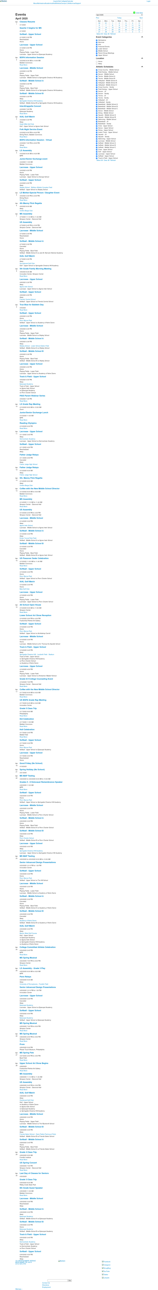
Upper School (102, 55)
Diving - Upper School (105, 130)
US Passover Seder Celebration (34, 558)
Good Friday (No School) (31, 763)
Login (148, 1)
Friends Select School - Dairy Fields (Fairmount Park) (38, 1134)
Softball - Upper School (30, 34)
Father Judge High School (28, 464)
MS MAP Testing (27, 775)
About (35, 3)
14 (106, 27)
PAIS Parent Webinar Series (32, 395)
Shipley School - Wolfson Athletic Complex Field (36, 187)
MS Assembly (26, 213)
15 (113, 27)
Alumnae (72, 3)
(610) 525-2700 (20, 1264)
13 (99, 27)
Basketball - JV (102, 121)
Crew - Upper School (104, 126)
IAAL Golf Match (27, 116)
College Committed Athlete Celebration (38, 947)
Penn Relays (25, 976)
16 (119, 27)
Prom (22, 1044)
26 (139, 29)
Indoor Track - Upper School (107, 132)
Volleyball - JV (102, 100)
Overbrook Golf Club (27, 1100)
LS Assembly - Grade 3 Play (32, 968)
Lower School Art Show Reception (35, 615)
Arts (53, 3)
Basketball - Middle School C (107, 108)
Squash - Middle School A (106, 115)
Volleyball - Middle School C (107, 85)
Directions (45, 1285)
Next (141, 18)
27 (99, 32)
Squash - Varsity (103, 136)
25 (132, 29)
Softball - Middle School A (32, 80)
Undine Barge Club (26, 211)
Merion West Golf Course (28, 933)
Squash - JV (102, 134)
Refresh (113, 34)
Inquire (55, 1)
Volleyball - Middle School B (107, 83)
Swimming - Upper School (106, 139)
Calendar (70, 1)
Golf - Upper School (104, 152)
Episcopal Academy (26, 384)
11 (132, 25)
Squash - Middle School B (106, 117)
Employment (46, 1287)
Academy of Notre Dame (28, 920)
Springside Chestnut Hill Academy (31, 101)
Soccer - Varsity (103, 93)
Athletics (58, 3)
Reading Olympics (28, 423)
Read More (23, 65)
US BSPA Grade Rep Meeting (33, 700)
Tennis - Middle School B (106, 78)
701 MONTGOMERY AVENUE (25, 1261)
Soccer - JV (101, 91)
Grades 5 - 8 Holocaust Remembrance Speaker (41, 782)
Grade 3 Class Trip (28, 1179)
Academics (48, 3)
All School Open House (30, 604)
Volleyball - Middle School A (107, 80)
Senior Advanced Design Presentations (38, 862)
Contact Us (46, 1283)
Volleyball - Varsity (103, 102)
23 (119, 29)
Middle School (102, 51)
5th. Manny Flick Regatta (31, 478)
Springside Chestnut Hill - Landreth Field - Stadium (37, 654)
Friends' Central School (28, 299)
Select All (100, 34)
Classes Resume (27, 21)
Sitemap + (18, 1289)
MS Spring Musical (28, 957)
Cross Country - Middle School (108, 70)
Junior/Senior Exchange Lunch (34, 412)
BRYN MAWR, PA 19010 (23, 1262)
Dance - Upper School (105, 128)
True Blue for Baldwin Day (32, 304)
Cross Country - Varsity (105, 87)
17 (126, 27)
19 (139, 27)
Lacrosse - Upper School (31, 44)
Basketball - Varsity (104, 124)
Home (99, 61)
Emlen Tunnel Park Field (28, 538)
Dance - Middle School (105, 111)
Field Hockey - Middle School (107, 72)
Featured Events (103, 46)
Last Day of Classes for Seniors (34, 1173)
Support (78, 3)
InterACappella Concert (30, 106)
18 (132, 27)
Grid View (139, 13)
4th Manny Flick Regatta (31, 203)
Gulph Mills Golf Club (27, 124)
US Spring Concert (28, 1162)
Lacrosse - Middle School (31, 68)
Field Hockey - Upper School (107, 89)
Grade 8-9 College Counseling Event (36, 678)
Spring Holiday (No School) (32, 769)
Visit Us (60, 1)
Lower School (102, 49)
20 (99, 29)
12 (139, 25)
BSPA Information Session (32, 57)
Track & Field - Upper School (33, 376)
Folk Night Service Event (31, 129)
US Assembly (26, 222)
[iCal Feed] (134, 13)
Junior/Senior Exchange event (33, 158)
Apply (65, 1)
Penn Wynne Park (26, 320)
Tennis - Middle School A (106, 76)
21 (106, 29)
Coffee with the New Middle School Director (40, 488)
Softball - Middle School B (32, 93)
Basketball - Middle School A (107, 104)
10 (126, 25)
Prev (97, 18)
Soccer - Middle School (105, 74)
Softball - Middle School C (106, 147)
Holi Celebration (27, 729)
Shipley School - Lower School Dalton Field (34, 346)
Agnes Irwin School (26, 287)
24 (126, 29)
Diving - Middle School (105, 113)
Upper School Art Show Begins (34, 1063)
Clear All (106, 34)
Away (99, 63)
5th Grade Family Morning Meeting (35, 268)
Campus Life (65, 3)
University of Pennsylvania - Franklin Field (34, 984)
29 (113, 32)
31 (106, 23)
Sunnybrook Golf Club (27, 263)
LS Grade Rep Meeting (30, 404)
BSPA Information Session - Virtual (36, 139)
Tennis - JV (101, 96)
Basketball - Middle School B (107, 106)
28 (106, 32)
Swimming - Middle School (106, 119)
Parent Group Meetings (105, 53)
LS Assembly (26, 150)
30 (99, 23)
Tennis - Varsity (103, 98)
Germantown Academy (27, 439)
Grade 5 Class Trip (28, 708)
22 (113, 29)
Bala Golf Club (24, 589)
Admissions (41, 3)
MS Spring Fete (27, 1052)
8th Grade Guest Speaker (31, 1187)
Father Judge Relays (29, 454)
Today (119, 18)
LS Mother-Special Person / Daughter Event (39, 192)
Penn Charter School (27, 838)
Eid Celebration (27, 718)
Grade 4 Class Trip (28, 1152)
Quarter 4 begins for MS (31, 27)
